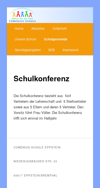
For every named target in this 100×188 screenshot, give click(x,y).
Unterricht (60, 28)
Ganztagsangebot (28, 49)
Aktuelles (38, 28)
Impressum (71, 49)
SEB (51, 49)
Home (19, 28)
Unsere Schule (25, 39)
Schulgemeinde (55, 39)
